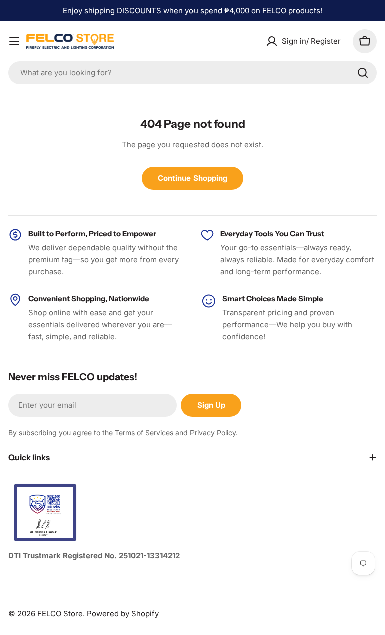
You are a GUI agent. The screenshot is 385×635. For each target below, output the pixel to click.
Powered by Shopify (123, 613)
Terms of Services (144, 432)
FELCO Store (60, 613)
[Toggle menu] (14, 41)
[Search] (363, 73)
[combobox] (192, 72)
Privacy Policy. (214, 432)
